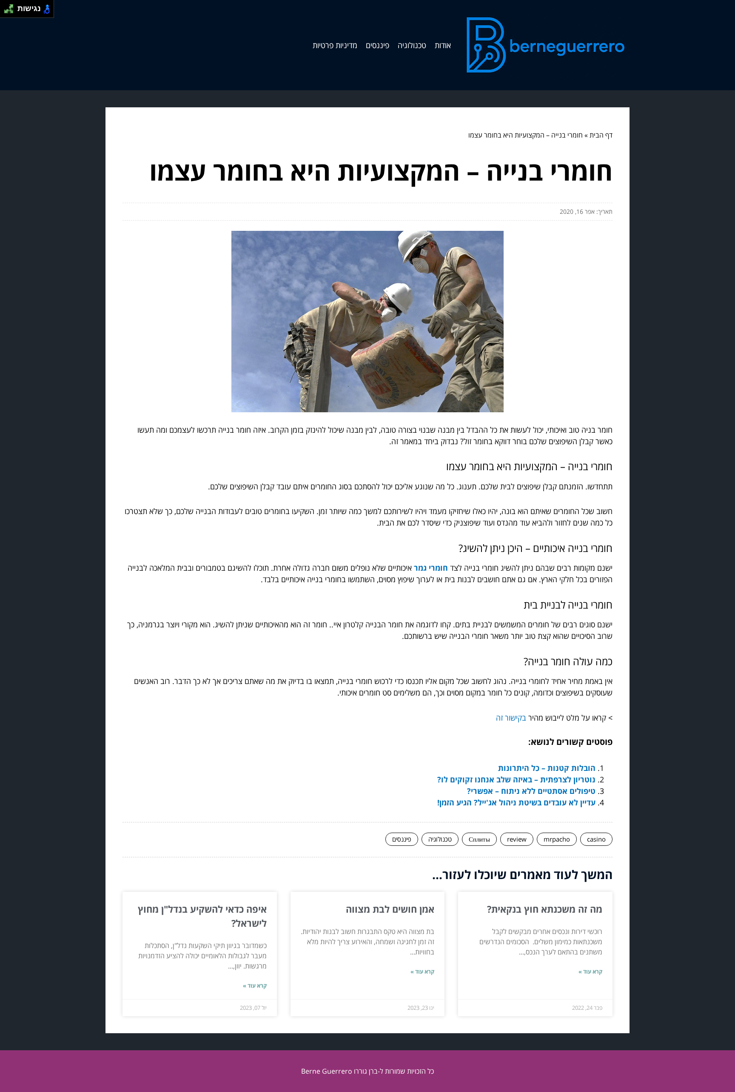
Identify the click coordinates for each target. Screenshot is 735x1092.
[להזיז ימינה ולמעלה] (11, 6)
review (517, 839)
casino (596, 839)
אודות (443, 45)
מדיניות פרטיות (335, 45)
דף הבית (601, 135)
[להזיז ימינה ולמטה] (11, 11)
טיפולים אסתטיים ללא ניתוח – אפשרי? (531, 791)
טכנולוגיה (412, 45)
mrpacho (557, 839)
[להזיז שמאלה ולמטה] (6, 11)
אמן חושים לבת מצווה (390, 908)
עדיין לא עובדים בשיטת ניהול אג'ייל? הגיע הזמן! (516, 802)
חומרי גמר (431, 568)
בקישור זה (511, 718)
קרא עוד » (590, 971)
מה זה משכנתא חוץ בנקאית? (544, 908)
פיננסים (377, 45)
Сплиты (479, 839)
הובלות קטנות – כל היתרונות (546, 768)
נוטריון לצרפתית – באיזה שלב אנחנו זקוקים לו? (516, 779)
